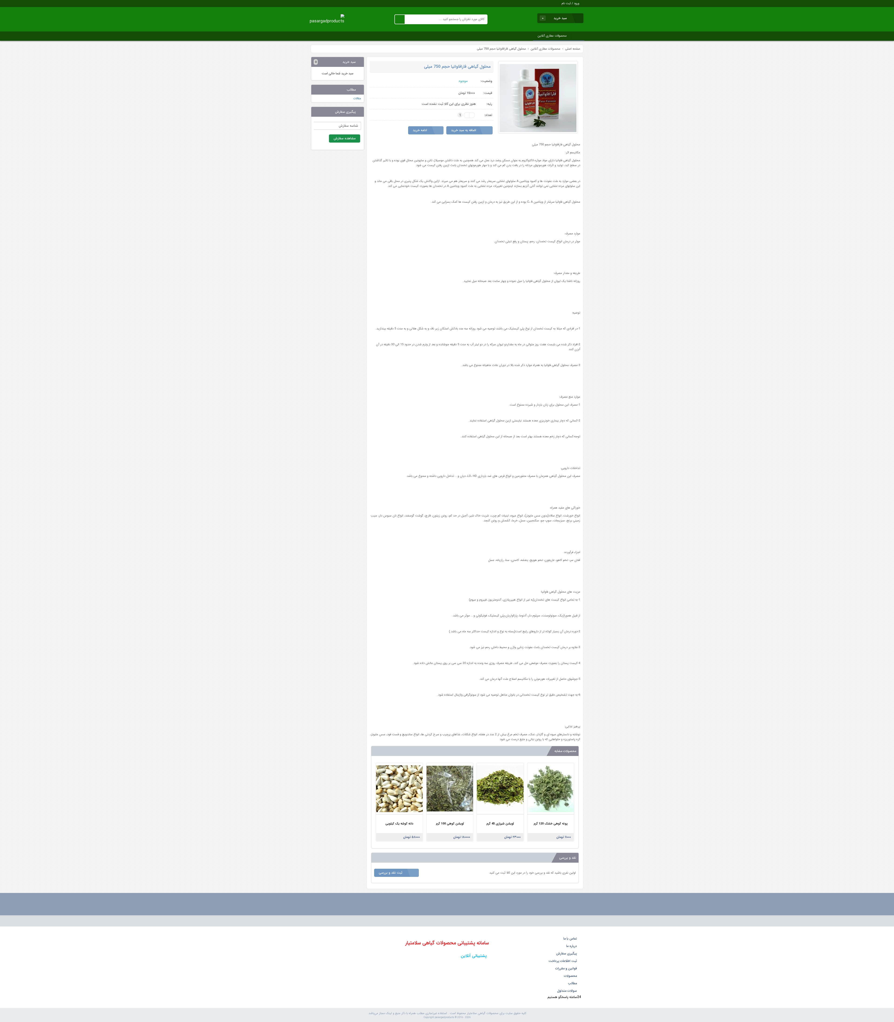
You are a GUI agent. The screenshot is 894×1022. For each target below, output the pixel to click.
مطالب (573, 983)
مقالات (357, 98)
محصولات (571, 975)
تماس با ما (570, 938)
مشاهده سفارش (345, 138)
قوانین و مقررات (566, 968)
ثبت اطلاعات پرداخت (563, 961)
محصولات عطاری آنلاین (552, 35)
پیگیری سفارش (567, 953)
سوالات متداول (567, 990)
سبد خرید (555, 18)
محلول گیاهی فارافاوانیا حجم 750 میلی (457, 66)
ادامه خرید (420, 130)
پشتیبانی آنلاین (473, 956)
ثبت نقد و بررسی (391, 872)
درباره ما (572, 946)
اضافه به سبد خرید (464, 130)
